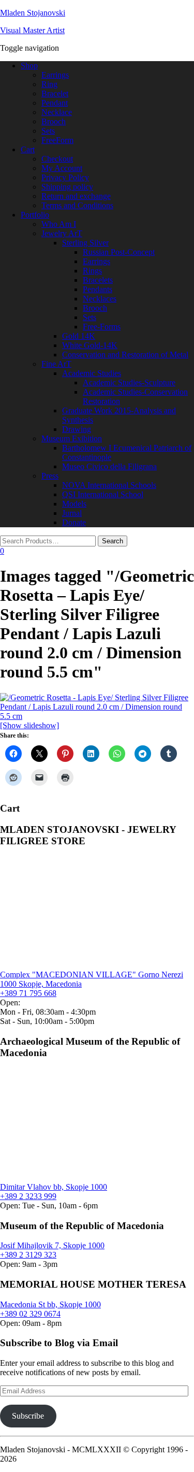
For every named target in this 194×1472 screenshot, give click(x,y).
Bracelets (98, 280)
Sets (48, 130)
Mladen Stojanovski (32, 12)
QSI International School (102, 494)
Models (74, 503)
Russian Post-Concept (119, 252)
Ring (49, 84)
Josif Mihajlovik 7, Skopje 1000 (52, 1245)
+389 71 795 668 (28, 993)
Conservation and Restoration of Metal (125, 354)
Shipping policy (67, 186)
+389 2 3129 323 (28, 1254)
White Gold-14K (89, 345)
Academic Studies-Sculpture (129, 382)
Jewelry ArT (61, 233)
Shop (29, 65)
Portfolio (35, 214)
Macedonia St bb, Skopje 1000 (50, 1304)
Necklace (56, 112)
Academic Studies (91, 373)
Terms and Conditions (77, 205)
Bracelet (54, 93)
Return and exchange (76, 196)
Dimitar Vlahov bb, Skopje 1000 (53, 1186)
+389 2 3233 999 (28, 1196)
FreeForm (57, 140)
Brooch (53, 121)
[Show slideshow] (29, 725)
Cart (28, 149)
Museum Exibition (71, 438)
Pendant (54, 102)
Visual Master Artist (32, 30)
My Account (61, 168)
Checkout (57, 158)
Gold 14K (78, 335)
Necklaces (99, 298)
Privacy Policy (65, 177)
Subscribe (28, 1415)
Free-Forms (102, 326)
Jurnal (72, 513)
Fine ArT (56, 363)
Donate (74, 522)
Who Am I (58, 224)
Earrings (55, 74)
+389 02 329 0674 (30, 1313)
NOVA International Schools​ (109, 485)
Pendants (97, 289)
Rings (92, 270)
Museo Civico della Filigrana (109, 466)
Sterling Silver (85, 242)
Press (49, 475)
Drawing (76, 429)
